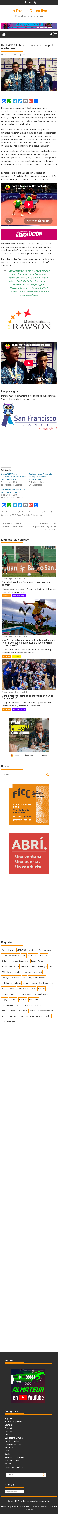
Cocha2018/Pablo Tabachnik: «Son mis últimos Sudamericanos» (13, 477)
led (25, 636)
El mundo (9, 1428)
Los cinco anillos (12, 1441)
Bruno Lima (33, 955)
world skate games (10, 1021)
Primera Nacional (25, 994)
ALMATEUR (21, 950)
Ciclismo (5, 961)
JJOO (24, 977)
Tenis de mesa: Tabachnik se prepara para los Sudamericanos (40, 477)
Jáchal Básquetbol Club (11, 983)
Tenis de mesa (36, 515)
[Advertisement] (29, 907)
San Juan (23, 999)
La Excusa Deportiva (29, 10)
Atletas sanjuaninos (10, 512)
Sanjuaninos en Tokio (14, 1457)
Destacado (23, 512)
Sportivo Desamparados (31, 1005)
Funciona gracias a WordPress (15, 1506)
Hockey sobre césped (33, 972)
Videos (46, 512)
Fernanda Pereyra (39, 966)
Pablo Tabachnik (23, 515)
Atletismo (32, 950)
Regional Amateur (42, 994)
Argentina (9, 1418)
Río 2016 (13, 999)
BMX (24, 955)
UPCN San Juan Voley (34, 1016)
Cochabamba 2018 (8, 515)
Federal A (25, 966)
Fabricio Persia (37, 961)
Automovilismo (45, 950)
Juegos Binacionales (37, 977)
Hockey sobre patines (11, 977)
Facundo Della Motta (10, 966)
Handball (17, 972)
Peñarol (41, 988)
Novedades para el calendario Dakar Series (12, 525)
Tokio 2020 (22, 1011)
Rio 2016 (9, 1447)
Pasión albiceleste (35, 512)
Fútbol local (6, 972)
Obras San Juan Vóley (27, 988)
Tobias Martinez (8, 1011)
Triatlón (32, 1011)
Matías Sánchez (8, 988)
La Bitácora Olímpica (14, 1437)
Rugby (4, 999)
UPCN (21, 1016)
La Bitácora (16, 656)
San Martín (33, 999)
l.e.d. (26, 578)
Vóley (48, 1016)
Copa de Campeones (20, 961)
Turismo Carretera (45, 1011)
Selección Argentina (10, 1005)
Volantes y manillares (14, 1467)
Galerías (8, 1431)
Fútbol (52, 966)
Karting (26, 983)
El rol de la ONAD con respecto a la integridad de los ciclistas (44, 526)
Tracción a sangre (18, 596)
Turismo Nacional (9, 1016)
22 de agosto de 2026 (12, 578)
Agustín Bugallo (8, 950)
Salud (7, 1450)
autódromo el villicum (10, 955)
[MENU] (55, 34)
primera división (8, 994)
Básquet (43, 955)
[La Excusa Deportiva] (3, 33)
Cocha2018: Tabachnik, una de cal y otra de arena (13, 490)
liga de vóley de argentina (42, 983)
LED (23, 55)
